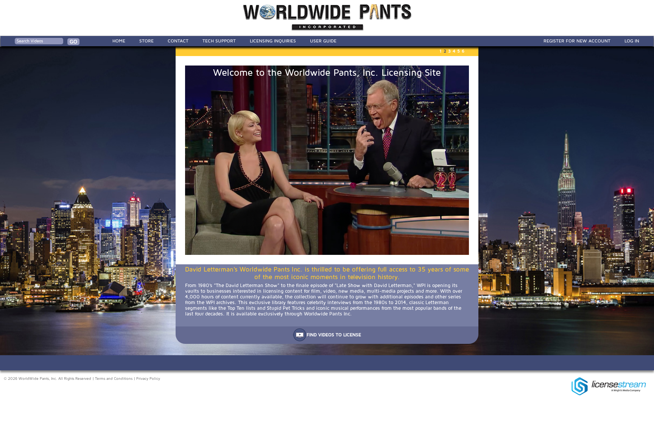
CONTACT (178, 41)
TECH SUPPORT (219, 41)
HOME (118, 41)
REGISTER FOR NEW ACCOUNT (576, 41)
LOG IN (631, 41)
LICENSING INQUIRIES (273, 41)
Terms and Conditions (113, 379)
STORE (146, 41)
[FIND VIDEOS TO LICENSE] (327, 340)
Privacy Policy (148, 379)
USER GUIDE (323, 41)
